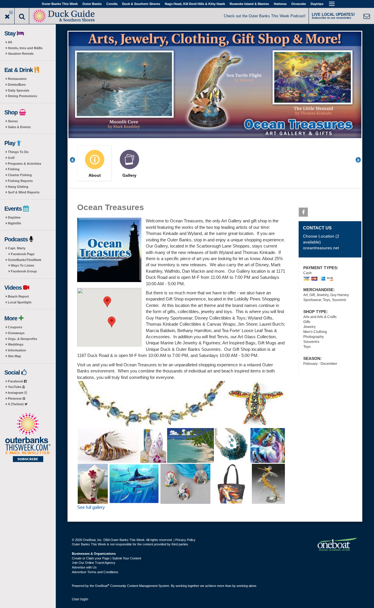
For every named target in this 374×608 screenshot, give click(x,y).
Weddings (15, 344)
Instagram (16, 392)
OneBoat (102, 586)
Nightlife (14, 223)
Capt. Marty (16, 248)
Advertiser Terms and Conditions (95, 572)
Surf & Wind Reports (23, 192)
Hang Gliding (18, 186)
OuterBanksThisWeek (24, 260)
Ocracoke (298, 4)
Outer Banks (92, 4)
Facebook (16, 381)
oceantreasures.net (321, 247)
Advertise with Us (84, 567)
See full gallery (91, 507)
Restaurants (17, 78)
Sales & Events (19, 127)
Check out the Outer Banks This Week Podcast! (265, 16)
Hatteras (280, 4)
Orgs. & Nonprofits (22, 339)
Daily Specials (18, 90)
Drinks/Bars (17, 84)
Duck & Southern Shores (141, 4)
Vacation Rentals (21, 53)
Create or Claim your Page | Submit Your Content (106, 558)
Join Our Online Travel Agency (93, 562)
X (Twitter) (16, 404)
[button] (107, 301)
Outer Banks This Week (60, 4)
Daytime (14, 217)
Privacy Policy (185, 540)
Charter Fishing (20, 175)
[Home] (64, 15)
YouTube (15, 387)
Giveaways (16, 333)
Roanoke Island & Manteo (249, 4)
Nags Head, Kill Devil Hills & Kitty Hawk (195, 4)
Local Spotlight (20, 302)
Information (17, 350)
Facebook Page (22, 254)
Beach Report (18, 296)
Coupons (15, 327)
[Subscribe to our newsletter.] (28, 438)
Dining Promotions (22, 96)
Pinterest (15, 398)
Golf (11, 157)
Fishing (14, 169)
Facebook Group (24, 271)
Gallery (129, 175)
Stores (13, 121)
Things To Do (18, 152)
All (10, 42)
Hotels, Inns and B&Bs (25, 48)
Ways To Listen (22, 265)
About (95, 175)
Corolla (111, 4)
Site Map (14, 356)
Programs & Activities (24, 163)
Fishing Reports (20, 181)
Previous (76, 160)
